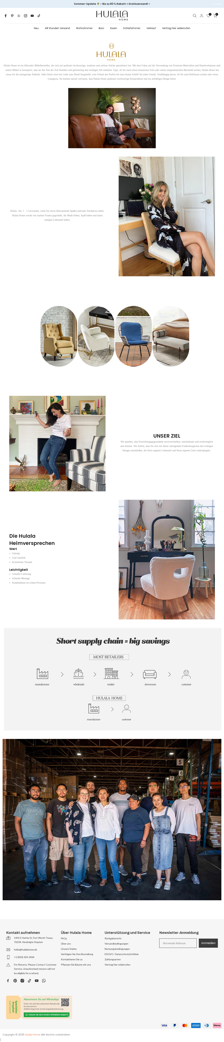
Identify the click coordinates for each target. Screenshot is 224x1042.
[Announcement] (112, 4)
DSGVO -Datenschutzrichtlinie (122, 954)
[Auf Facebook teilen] (5, 16)
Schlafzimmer (131, 28)
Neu (36, 28)
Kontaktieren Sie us (72, 959)
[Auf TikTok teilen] (38, 16)
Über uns (66, 943)
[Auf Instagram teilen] (25, 16)
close (7, 4)
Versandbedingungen (116, 943)
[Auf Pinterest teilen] (12, 16)
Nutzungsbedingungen (117, 948)
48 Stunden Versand (57, 28)
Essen (113, 28)
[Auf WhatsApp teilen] (18, 16)
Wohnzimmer (84, 28)
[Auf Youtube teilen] (32, 16)
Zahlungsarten (113, 959)
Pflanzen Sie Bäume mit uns (76, 964)
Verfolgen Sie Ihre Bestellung (77, 954)
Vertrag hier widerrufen (176, 28)
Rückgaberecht (113, 938)
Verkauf (151, 28)
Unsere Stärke (69, 948)
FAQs (64, 938)
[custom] (8, 980)
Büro (101, 28)
